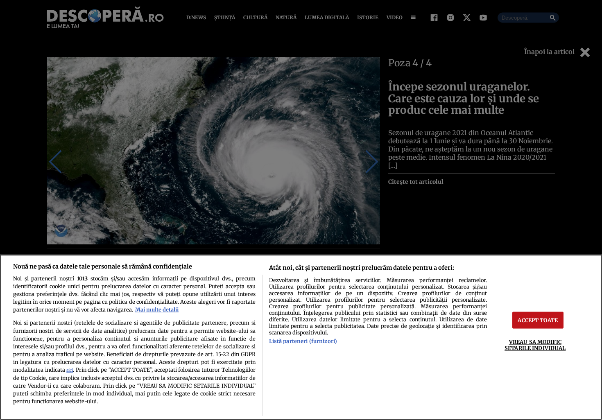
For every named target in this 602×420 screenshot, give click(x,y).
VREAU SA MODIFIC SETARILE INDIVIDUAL (535, 345)
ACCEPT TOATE (538, 320)
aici (69, 370)
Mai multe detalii (157, 309)
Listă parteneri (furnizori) (303, 341)
